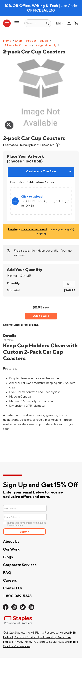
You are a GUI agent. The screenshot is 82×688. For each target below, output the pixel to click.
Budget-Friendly (45, 45)
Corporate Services (19, 565)
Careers (10, 580)
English (58, 23)
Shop (18, 40)
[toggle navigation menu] (17, 24)
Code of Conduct (26, 637)
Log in (12, 229)
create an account (34, 229)
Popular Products (37, 40)
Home (7, 40)
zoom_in (9, 125)
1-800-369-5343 (17, 596)
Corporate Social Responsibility (55, 641)
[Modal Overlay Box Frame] (39, 519)
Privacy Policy (23, 641)
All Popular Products (18, 45)
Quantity (13, 283)
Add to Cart (41, 316)
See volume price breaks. (21, 324)
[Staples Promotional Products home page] (7, 23)
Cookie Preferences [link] (16, 646)
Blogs (8, 557)
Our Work (11, 549)
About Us (11, 542)
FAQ (7, 573)
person (69, 23)
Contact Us (13, 588)
